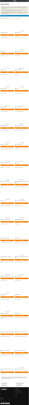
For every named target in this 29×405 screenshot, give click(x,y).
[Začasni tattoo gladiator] (21, 287)
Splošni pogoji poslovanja (18, 391)
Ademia (16, 396)
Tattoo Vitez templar (3, 69)
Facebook (2, 399)
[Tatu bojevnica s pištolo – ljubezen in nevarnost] (21, 324)
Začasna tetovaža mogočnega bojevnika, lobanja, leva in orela (21, 257)
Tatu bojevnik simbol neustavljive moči (5, 350)
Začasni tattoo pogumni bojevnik (5, 313)
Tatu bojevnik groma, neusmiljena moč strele (20, 350)
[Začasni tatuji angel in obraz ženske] (7, 230)
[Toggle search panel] (26, 1)
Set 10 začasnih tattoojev (4, 88)
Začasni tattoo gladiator (18, 294)
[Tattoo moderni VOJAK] (21, 305)
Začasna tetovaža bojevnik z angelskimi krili (6, 256)
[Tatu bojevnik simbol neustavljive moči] (7, 343)
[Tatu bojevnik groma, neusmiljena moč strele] (21, 343)
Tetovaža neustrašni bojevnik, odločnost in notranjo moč (7, 369)
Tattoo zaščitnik (17, 88)
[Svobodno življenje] (7, 43)
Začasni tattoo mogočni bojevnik (19, 144)
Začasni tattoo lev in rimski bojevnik (5, 181)
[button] (27, 0)
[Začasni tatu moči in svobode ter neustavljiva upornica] (7, 324)
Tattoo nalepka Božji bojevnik (4, 125)
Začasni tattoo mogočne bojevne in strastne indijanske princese (21, 182)
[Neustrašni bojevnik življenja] (7, 25)
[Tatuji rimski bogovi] (21, 230)
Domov (1, 2)
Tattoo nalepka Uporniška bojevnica (19, 219)
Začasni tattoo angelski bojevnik (19, 125)
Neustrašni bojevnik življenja (4, 32)
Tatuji (3, 2)
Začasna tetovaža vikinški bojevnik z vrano (6, 219)
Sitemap (16, 395)
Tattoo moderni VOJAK (18, 313)
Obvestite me (21, 53)
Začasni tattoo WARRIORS (18, 69)
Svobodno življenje (3, 51)
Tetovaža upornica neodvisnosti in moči (20, 51)
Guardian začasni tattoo (18, 32)
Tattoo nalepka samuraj (3, 294)
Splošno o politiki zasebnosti (18, 392)
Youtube (1, 400)
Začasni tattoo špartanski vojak (4, 144)
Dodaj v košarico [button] (7, 53)
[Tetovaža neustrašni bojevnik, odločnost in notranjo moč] (7, 361)
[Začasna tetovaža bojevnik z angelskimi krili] (7, 249)
